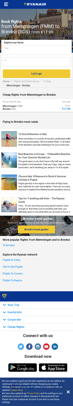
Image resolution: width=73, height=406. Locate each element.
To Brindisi (9, 245)
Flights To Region (12, 280)
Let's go (36, 73)
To (5, 60)
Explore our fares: (14, 42)
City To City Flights (13, 266)
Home (6, 81)
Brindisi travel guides (36, 229)
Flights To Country (13, 273)
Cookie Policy (16, 390)
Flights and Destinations (26, 81)
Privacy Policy (33, 393)
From (7, 48)
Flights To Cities (11, 260)
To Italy (47, 81)
